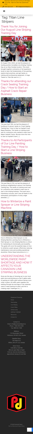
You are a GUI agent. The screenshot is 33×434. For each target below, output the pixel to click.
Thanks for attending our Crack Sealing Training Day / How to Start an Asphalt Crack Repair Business (16, 88)
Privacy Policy (21, 426)
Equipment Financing (16, 297)
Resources (13, 314)
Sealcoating (14, 302)
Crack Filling (14, 307)
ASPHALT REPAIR (16, 312)
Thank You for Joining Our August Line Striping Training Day (16, 29)
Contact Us (14, 317)
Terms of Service (12, 426)
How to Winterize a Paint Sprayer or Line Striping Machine (16, 204)
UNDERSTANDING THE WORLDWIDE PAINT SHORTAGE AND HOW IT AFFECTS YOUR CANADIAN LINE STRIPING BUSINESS (16, 264)
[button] (4, 11)
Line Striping (14, 304)
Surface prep (14, 309)
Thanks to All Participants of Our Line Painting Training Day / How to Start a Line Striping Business (16, 147)
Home (12, 299)
